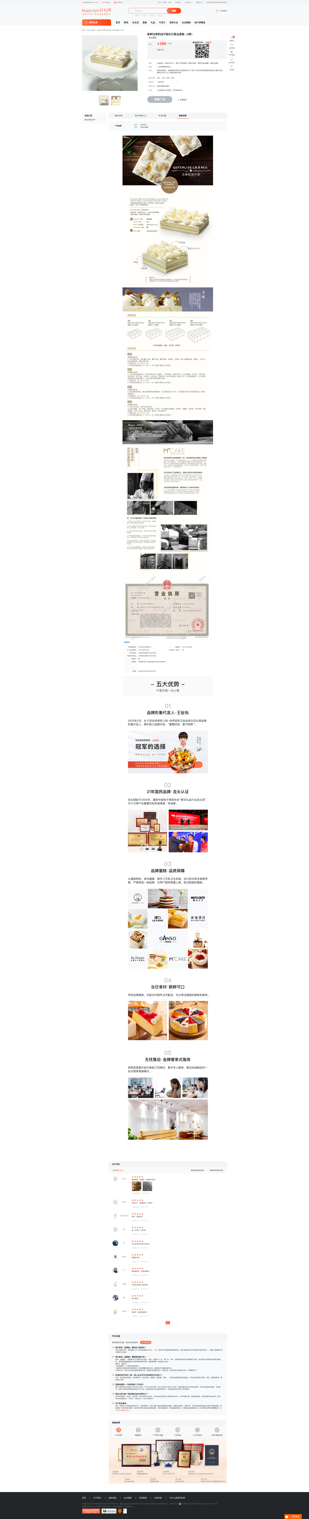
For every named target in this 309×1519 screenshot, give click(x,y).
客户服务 (187, 2)
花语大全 (173, 22)
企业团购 (186, 22)
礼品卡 (160, 15)
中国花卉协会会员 (88, 1504)
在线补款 (158, 1498)
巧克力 (162, 22)
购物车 (199, 2)
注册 (169, 2)
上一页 (160, 1323)
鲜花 (126, 22)
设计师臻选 (199, 22)
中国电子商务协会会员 (101, 1504)
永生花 (144, 15)
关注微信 (107, 2)
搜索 (174, 11)
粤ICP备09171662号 (137, 1504)
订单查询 (178, 2)
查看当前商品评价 (197, 1170)
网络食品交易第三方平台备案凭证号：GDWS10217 (161, 1504)
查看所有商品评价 (216, 1170)
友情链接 (143, 1498)
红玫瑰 (137, 15)
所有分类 (93, 22)
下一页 (175, 1323)
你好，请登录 (162, 2)
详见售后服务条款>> (123, 1410)
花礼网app (119, 2)
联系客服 (146, 1342)
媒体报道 (112, 1498)
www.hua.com (91, 1506)
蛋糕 (145, 22)
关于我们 (97, 1498)
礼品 (153, 22)
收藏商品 (183, 100)
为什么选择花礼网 (177, 1498)
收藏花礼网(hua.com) (91, 2)
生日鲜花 (152, 15)
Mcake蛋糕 (91, 30)
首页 (118, 22)
